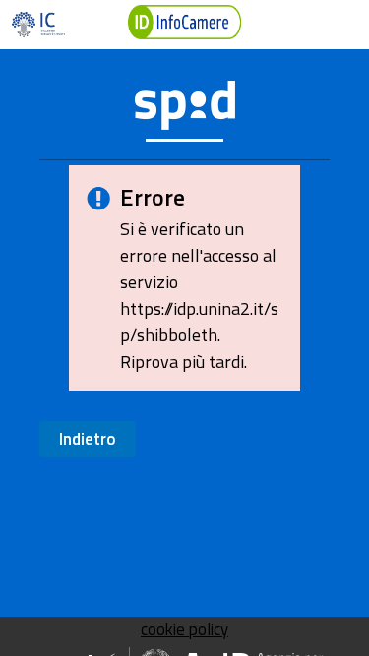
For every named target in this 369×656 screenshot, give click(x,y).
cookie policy (184, 629)
